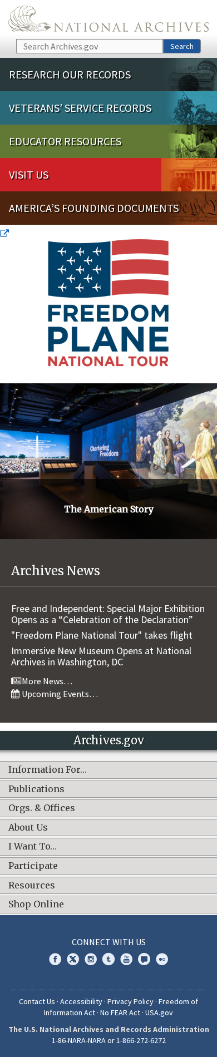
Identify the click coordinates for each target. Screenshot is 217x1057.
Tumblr (108, 959)
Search (182, 46)
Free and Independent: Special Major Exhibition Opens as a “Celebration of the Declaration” (108, 614)
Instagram (90, 959)
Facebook (55, 959)
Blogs (144, 959)
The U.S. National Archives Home (108, 19)
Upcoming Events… (59, 693)
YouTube (126, 959)
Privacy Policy (130, 1001)
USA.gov (159, 1012)
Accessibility (81, 1001)
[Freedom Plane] (108, 305)
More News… (46, 680)
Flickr (162, 959)
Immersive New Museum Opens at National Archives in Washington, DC (101, 656)
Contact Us (37, 1001)
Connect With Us (109, 941)
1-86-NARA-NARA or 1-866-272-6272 (109, 1040)
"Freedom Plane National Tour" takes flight (102, 635)
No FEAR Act (120, 1012)
